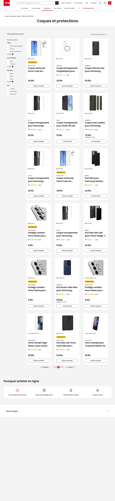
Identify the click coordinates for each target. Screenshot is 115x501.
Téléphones (47, 8)
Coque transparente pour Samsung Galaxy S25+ (38, 180)
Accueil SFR (7, 3)
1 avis (68, 75)
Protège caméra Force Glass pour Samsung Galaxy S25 (94, 289)
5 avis (39, 185)
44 (66, 367)
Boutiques (94, 3)
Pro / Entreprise (78, 3)
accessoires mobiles (15, 16)
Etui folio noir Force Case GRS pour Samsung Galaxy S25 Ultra (66, 344)
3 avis (68, 294)
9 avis (39, 129)
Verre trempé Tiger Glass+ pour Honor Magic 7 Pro (37, 344)
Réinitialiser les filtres (12, 39)
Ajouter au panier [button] (38, 86)
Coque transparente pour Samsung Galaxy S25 (67, 234)
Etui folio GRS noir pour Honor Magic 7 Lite (95, 234)
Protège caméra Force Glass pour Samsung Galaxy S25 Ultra (37, 234)
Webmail (105, 3)
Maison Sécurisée (70, 8)
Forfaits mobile (36, 8)
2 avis (96, 129)
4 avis (68, 129)
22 (60, 367)
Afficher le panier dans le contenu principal (100, 3)
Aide (87, 3)
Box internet (24, 8)
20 (56, 367)
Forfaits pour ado (88, 8)
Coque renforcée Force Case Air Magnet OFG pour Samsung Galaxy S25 (65, 180)
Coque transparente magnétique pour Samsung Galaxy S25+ (67, 70)
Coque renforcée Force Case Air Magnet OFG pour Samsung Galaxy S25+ (37, 70)
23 (62, 367)
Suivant (70, 367)
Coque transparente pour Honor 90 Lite (67, 124)
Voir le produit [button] (67, 141)
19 (54, 367)
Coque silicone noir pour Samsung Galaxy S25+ (94, 70)
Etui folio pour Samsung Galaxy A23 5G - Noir (94, 180)
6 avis (39, 239)
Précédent (45, 367)
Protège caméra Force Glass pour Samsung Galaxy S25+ (37, 289)
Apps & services (66, 3)
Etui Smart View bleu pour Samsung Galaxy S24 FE (66, 289)
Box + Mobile (57, 8)
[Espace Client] (109, 3)
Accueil (7, 16)
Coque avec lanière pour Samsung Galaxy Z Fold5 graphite (95, 124)
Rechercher (57, 3)
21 (58, 367)
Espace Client (110, 3)
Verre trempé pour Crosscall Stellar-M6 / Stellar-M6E (95, 344)
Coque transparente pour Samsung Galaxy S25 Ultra (38, 124)
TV (79, 8)
